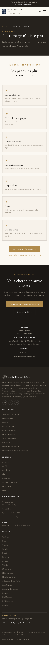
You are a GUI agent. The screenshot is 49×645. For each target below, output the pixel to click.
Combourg (6, 545)
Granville (5, 605)
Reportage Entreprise (9, 430)
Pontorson (5, 557)
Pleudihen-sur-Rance (8, 577)
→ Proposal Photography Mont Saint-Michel (16, 623)
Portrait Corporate (8, 426)
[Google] (16, 402)
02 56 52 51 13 (24, 312)
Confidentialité (24, 639)
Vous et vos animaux (9, 438)
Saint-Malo (5, 537)
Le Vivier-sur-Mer (8, 601)
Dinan (4, 541)
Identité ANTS (6, 442)
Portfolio (5, 466)
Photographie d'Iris (8, 434)
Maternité (5, 422)
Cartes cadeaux (7, 486)
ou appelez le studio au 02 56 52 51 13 (24, 255)
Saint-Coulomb (7, 585)
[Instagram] (4, 402)
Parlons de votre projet (24, 304)
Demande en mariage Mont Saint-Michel (15, 450)
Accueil (6, 26)
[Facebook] (10, 402)
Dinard (4, 553)
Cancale (4, 549)
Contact (4, 490)
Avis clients (6, 470)
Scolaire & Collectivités (9, 482)
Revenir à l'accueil (24, 249)
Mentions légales (7, 639)
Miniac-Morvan (7, 569)
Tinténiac (5, 565)
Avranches (5, 561)
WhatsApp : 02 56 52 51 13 (12, 513)
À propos (5, 462)
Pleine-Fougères (7, 573)
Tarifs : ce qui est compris (10, 414)
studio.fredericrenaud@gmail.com (24, 356)
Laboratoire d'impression (10, 446)
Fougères (5, 593)
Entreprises (6, 478)
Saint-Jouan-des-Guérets (10, 589)
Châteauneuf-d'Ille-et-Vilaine (11, 581)
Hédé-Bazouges (7, 597)
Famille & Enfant (7, 418)
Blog (3, 474)
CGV (16, 639)
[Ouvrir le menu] (44, 11)
